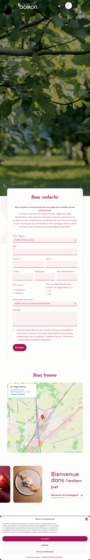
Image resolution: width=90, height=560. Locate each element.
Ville (15, 246)
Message (17, 310)
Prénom (16, 259)
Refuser (45, 545)
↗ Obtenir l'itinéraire (17, 394)
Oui (49, 291)
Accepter (45, 539)
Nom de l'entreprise (65, 272)
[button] (86, 519)
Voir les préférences (45, 552)
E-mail (16, 272)
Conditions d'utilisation (41, 340)
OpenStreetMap (69, 452)
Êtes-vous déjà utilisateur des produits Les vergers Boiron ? (58, 286)
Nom (48, 259)
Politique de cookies (33, 557)
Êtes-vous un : (19, 285)
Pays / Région (19, 236)
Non (50, 294)
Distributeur (20, 290)
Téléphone (39, 272)
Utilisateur (19, 293)
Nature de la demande (22, 300)
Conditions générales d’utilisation (51, 557)
